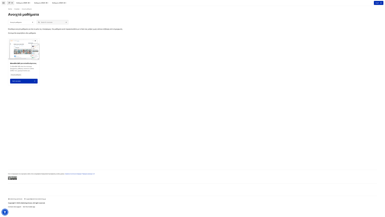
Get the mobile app (29, 207)
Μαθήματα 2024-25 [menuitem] (41, 3)
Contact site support (14, 207)
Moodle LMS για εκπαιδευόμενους (23, 63)
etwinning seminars (16, 199)
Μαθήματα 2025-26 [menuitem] (23, 3)
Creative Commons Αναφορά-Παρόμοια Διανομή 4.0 (79, 174)
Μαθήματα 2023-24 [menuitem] (58, 3)
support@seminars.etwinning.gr (36, 199)
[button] (10, 3)
